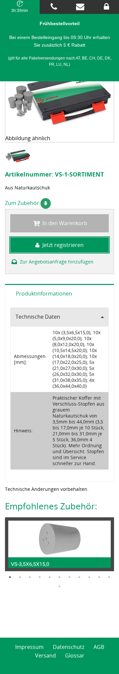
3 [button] (29, 577)
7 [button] (69, 577)
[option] (18, 156)
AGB (99, 647)
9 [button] (89, 577)
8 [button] (79, 577)
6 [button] (59, 577)
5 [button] (49, 577)
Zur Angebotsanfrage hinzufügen (56, 261)
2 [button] (20, 577)
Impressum (29, 647)
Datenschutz (68, 647)
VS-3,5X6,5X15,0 (30, 564)
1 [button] (10, 577)
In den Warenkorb (64, 223)
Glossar (74, 655)
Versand (45, 655)
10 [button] (99, 577)
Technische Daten (38, 316)
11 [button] (109, 577)
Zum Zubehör (22, 203)
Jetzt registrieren (63, 245)
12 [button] (59, 586)
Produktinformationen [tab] (44, 293)
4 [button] (39, 577)
